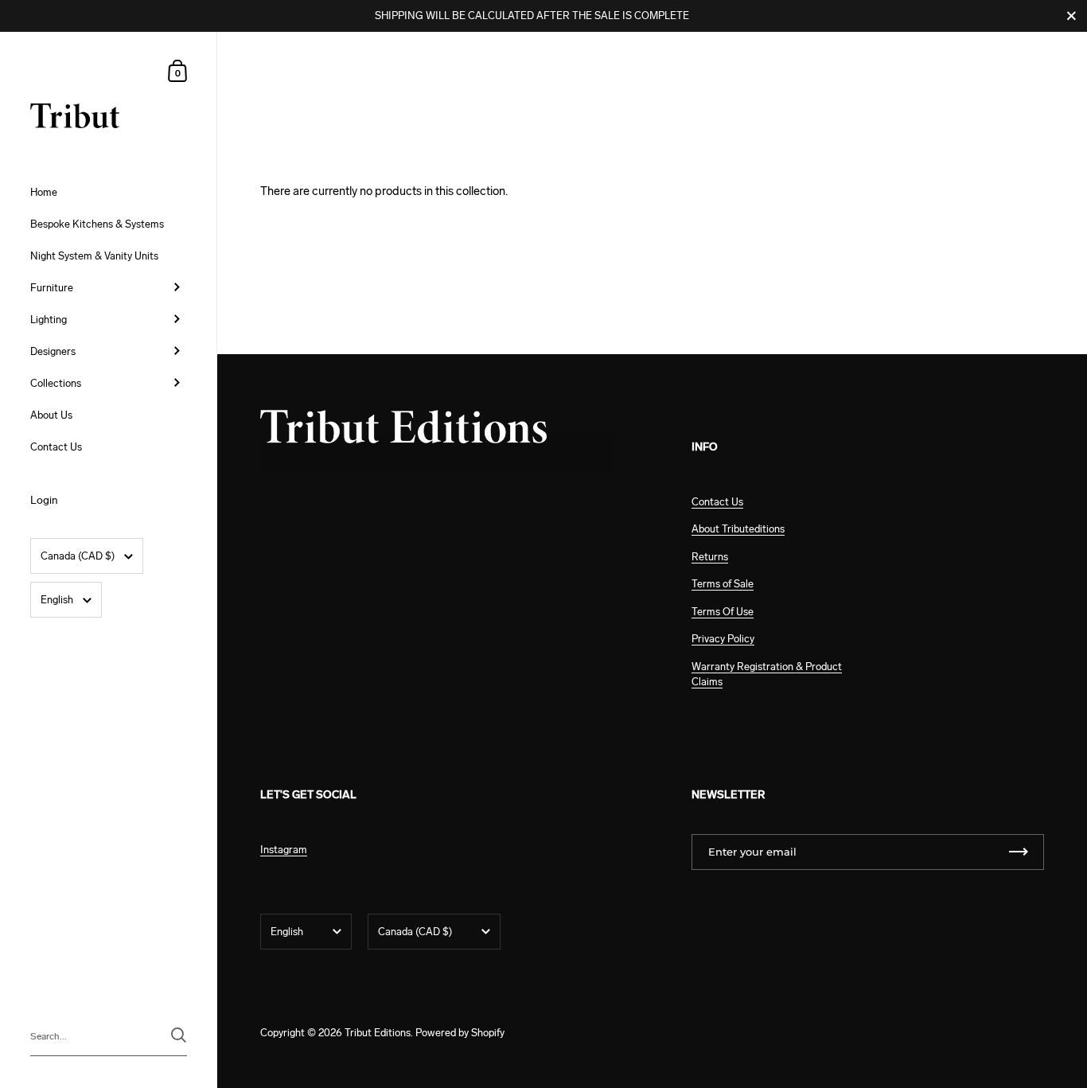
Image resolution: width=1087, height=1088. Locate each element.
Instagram (283, 850)
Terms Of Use (723, 612)
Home (273, 77)
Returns (710, 557)
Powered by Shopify (460, 1033)
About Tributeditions (738, 529)
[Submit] (178, 1035)
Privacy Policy (723, 639)
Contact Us (717, 502)
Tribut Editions (378, 1033)
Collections (335, 77)
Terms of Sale (723, 584)
